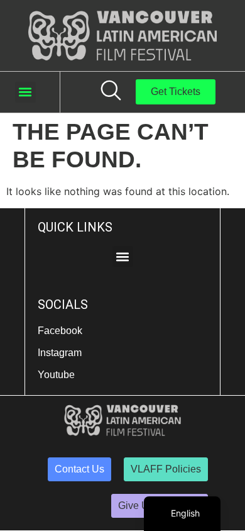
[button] (25, 92)
